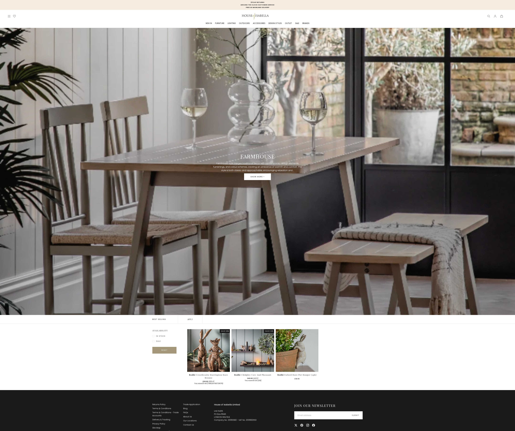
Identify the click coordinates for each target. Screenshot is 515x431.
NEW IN (209, 23)
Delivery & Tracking (161, 419)
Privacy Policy (158, 423)
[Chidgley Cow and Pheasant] (252, 350)
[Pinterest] (302, 425)
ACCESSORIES (259, 23)
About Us (187, 416)
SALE (297, 23)
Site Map (156, 427)
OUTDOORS (244, 23)
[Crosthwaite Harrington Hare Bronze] (208, 350)
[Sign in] (495, 16)
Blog (185, 408)
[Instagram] (308, 425)
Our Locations (190, 420)
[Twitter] (296, 425)
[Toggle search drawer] (488, 16)
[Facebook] (314, 425)
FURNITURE (219, 23)
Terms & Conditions (161, 408)
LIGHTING (232, 23)
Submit (355, 415)
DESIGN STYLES (275, 23)
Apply (190, 319)
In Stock (160, 336)
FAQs (185, 412)
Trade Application (191, 404)
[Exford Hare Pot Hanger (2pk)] (297, 350)
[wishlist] (14, 16)
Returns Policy (158, 404)
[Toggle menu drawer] (9, 16)
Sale (158, 341)
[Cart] (501, 16)
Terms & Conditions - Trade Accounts (165, 414)
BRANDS (305, 23)
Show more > (257, 177)
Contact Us (188, 424)
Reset (164, 350)
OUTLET (288, 23)
